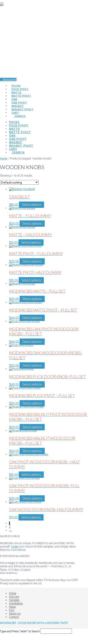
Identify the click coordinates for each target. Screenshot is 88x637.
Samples (14, 600)
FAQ (11, 610)
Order (14, 546)
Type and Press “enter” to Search (20, 631)
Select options (31, 204)
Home (3, 158)
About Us (15, 613)
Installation (16, 603)
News (12, 606)
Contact (14, 617)
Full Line (14, 596)
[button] (8, 79)
